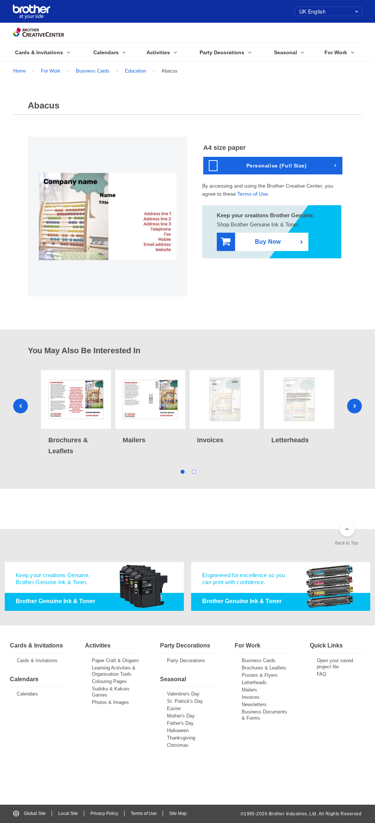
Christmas (178, 745)
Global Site (35, 813)
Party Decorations (186, 660)
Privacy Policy (104, 813)
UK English (312, 11)
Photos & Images (110, 702)
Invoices (251, 697)
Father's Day (180, 723)
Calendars (27, 694)
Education (135, 71)
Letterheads (254, 682)
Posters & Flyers (260, 675)
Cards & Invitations (37, 660)
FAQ (321, 674)
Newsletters (254, 704)
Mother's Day (181, 716)
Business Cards (92, 71)
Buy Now (268, 242)
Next (354, 406)
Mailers (249, 690)
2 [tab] (193, 471)
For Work (50, 71)
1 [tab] (182, 471)
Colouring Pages (109, 681)
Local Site (68, 813)
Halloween (178, 730)
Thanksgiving (181, 738)
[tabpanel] (76, 413)
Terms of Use (252, 194)
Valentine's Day (183, 694)
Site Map (178, 813)
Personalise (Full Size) (276, 166)
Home (19, 71)
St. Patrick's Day (185, 701)
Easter (174, 708)
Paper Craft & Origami (115, 660)
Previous (20, 406)
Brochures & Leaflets (264, 668)
